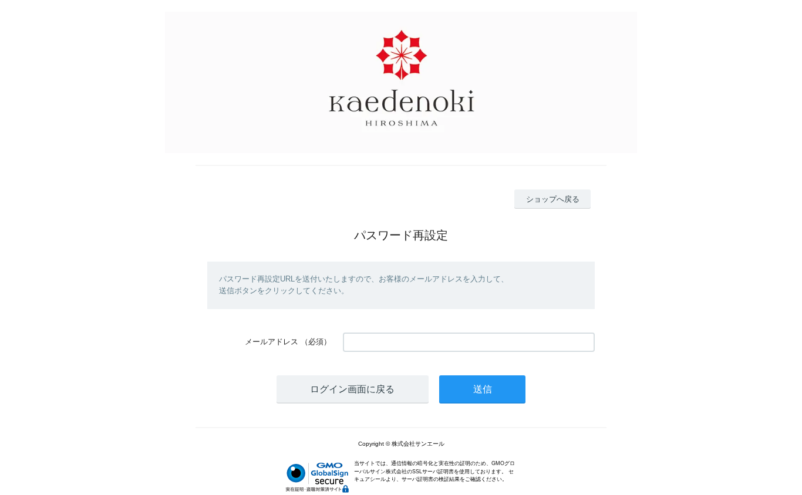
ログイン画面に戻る (352, 389)
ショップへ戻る (552, 199)
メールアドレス (271, 341)
